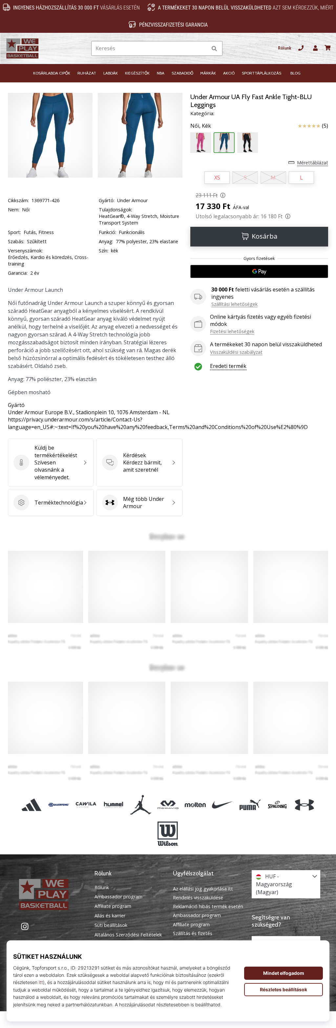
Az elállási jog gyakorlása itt (203, 889)
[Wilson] (167, 833)
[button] (202, 48)
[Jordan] (140, 804)
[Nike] (222, 804)
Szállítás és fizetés (192, 933)
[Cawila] (86, 804)
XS (217, 177)
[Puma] (249, 804)
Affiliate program (112, 906)
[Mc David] (167, 804)
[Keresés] (214, 48)
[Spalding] (277, 804)
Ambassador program (118, 896)
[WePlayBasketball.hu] (50, 894)
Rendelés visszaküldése (198, 897)
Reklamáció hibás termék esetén (208, 906)
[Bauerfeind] (59, 804)
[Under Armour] (304, 804)
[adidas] (31, 804)
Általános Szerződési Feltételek (128, 934)
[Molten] (195, 804)
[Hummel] (113, 804)
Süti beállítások (110, 925)
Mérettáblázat (312, 163)
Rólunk (284, 48)
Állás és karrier (109, 915)
